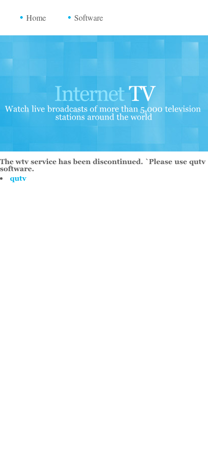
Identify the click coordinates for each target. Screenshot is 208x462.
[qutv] (18, 178)
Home (36, 17)
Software (88, 17)
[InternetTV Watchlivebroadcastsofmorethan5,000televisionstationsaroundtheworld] (104, 99)
